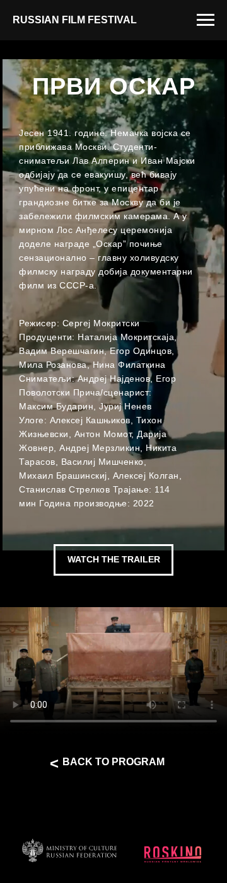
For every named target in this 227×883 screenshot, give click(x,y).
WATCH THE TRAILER (113, 559)
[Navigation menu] (205, 20)
